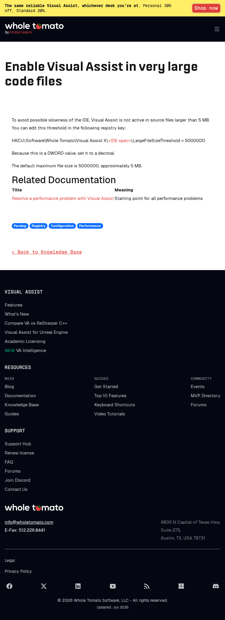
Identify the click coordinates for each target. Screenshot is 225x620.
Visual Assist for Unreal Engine (36, 332)
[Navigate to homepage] (34, 25)
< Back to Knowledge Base (47, 252)
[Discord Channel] (215, 586)
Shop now (206, 8)
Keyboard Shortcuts (114, 404)
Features (14, 305)
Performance (90, 226)
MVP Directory (205, 395)
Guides (12, 414)
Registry (38, 226)
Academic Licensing (25, 341)
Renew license (19, 453)
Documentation (20, 395)
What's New (17, 314)
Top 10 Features (110, 395)
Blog (9, 386)
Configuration (62, 226)
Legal (10, 560)
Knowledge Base (22, 404)
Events (197, 386)
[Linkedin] (78, 586)
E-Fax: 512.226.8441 (25, 530)
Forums (199, 404)
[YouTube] (112, 586)
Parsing (20, 226)
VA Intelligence (25, 350)
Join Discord (17, 480)
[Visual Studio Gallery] (181, 586)
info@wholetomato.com (29, 522)
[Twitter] (43, 586)
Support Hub (18, 444)
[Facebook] (9, 586)
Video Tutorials (109, 414)
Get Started (106, 386)
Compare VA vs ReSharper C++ (36, 323)
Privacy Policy (18, 571)
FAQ (9, 462)
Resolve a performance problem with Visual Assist (63, 198)
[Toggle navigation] (215, 29)
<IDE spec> (119, 140)
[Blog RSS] (146, 586)
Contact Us (16, 489)
